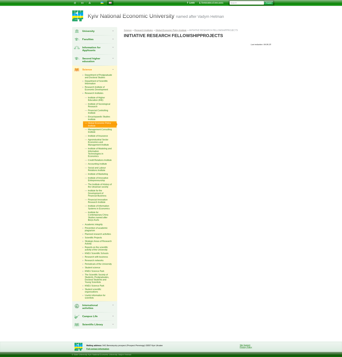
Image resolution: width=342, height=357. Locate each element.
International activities (90, 306)
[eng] (110, 3)
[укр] (102, 3)
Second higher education (91, 60)
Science (87, 69)
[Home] (74, 3)
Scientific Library (92, 324)
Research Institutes (143, 30)
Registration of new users (212, 2)
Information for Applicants (91, 49)
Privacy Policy (246, 347)
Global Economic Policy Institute (171, 30)
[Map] (89, 3)
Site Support (245, 345)
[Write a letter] (82, 3)
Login (192, 2)
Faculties (88, 39)
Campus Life (90, 316)
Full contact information (97, 349)
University (88, 31)
